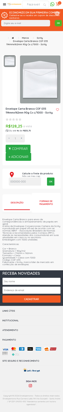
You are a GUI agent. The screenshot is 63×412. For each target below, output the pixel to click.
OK (50, 181)
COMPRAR (19, 149)
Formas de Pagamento (46, 203)
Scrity (40, 38)
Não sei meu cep (31, 176)
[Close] (57, 13)
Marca (25, 38)
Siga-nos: (31, 381)
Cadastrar (31, 299)
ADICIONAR (19, 157)
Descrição (17, 202)
